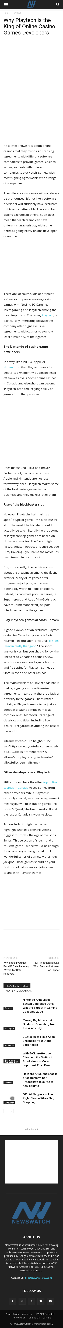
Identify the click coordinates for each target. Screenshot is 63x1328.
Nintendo (10, 367)
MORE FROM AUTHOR (18, 990)
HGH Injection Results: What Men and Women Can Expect (46, 966)
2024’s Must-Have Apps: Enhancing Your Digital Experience (39, 1040)
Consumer (9, 1103)
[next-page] (11, 1111)
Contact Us (34, 1317)
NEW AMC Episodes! (45, 1314)
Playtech (47, 315)
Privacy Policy (12, 1314)
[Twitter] (15, 46)
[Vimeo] (40, 1301)
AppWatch (9, 1045)
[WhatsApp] (31, 46)
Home (7, 12)
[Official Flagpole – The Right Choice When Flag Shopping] (12, 1098)
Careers (47, 1317)
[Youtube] (50, 1301)
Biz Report (9, 1028)
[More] (39, 46)
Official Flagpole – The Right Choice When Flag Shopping (38, 1098)
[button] (6, 4)
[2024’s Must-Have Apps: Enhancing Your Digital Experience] (12, 1041)
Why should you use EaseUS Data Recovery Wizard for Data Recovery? (17, 968)
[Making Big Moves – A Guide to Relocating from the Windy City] (12, 1024)
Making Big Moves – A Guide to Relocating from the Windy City (40, 1024)
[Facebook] (7, 46)
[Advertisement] (31, 117)
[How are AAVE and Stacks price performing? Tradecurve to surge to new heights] (12, 1078)
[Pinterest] (23, 46)
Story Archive (18, 1317)
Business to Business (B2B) (11, 1061)
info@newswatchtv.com (38, 1277)
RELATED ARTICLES (17, 985)
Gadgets (8, 1008)
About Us (26, 1314)
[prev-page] (6, 1111)
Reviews (17, 12)
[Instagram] (22, 1301)
